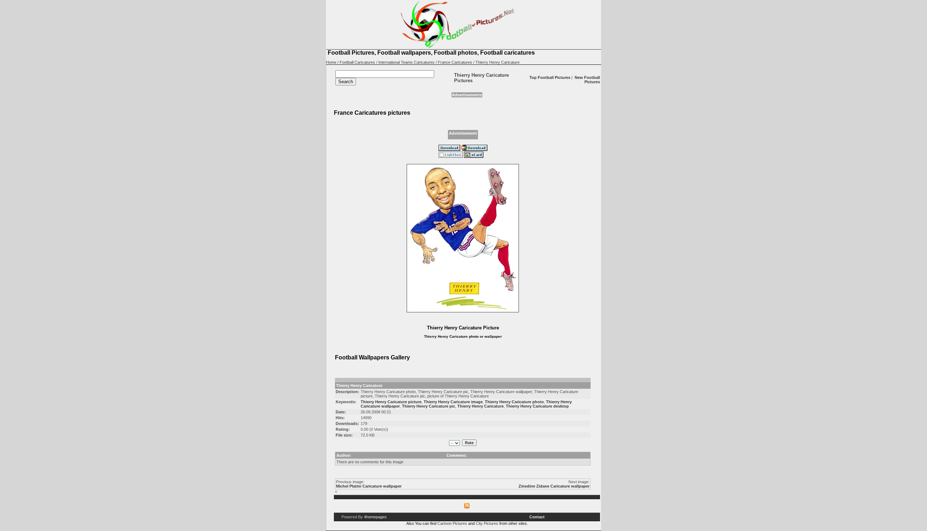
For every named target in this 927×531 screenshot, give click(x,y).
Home (331, 62)
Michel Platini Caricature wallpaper (369, 486)
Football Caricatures (357, 62)
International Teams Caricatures (406, 62)
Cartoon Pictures (452, 523)
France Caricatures (455, 62)
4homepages (375, 517)
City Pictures (487, 523)
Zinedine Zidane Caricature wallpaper (554, 486)
